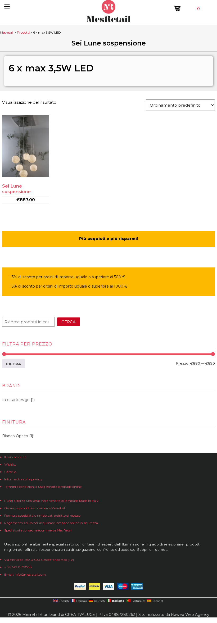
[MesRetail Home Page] (108, 20)
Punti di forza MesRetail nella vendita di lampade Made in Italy (51, 501)
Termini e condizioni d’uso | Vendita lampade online (43, 487)
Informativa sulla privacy (23, 479)
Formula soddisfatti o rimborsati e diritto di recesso (42, 515)
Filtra (13, 363)
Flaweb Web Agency (190, 614)
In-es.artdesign (16, 399)
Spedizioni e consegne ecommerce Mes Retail (38, 530)
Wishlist (10, 464)
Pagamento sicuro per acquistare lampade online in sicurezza (51, 523)
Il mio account (15, 457)
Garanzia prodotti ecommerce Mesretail (34, 508)
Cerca (68, 321)
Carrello (10, 472)
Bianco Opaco (15, 436)
